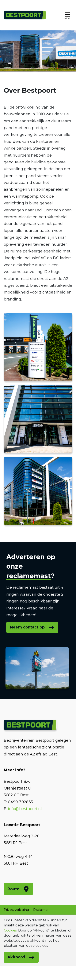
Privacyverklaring (16, 910)
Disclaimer (41, 910)
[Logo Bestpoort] (25, 15)
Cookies (10, 930)
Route (13, 889)
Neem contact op (27, 627)
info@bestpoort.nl (25, 808)
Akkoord (16, 957)
